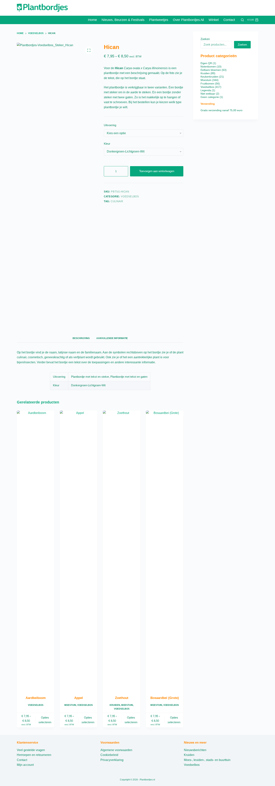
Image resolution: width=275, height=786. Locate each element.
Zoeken (205, 39)
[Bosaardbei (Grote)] (164, 551)
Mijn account (25, 764)
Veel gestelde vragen (31, 750)
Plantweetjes (158, 20)
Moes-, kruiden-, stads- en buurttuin (207, 760)
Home (92, 20)
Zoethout (121, 698)
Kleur (107, 143)
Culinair (117, 201)
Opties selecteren (45, 720)
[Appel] (78, 551)
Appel (78, 698)
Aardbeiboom (36, 698)
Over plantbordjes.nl (188, 20)
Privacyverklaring (111, 760)
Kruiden (115, 705)
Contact (229, 20)
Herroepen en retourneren (34, 754)
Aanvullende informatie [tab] (112, 338)
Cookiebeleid (109, 754)
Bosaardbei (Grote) (164, 698)
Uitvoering (110, 125)
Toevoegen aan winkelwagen (156, 171)
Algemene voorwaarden (116, 750)
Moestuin (70, 705)
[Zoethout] (121, 551)
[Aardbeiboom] (35, 551)
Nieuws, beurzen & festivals (123, 20)
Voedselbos (130, 196)
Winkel (214, 20)
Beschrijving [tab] (81, 338)
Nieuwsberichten (195, 750)
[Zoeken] (242, 20)
